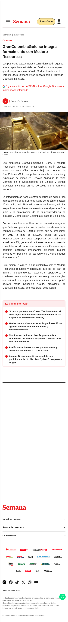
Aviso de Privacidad (14, 590)
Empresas (19, 34)
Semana (7, 34)
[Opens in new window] (11, 582)
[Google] (4, 582)
